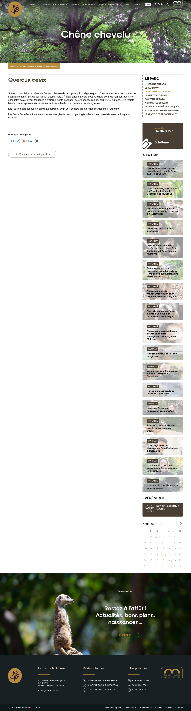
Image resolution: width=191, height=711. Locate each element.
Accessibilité (130, 707)
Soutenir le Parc (155, 99)
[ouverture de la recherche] (167, 4)
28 (168, 560)
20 (162, 554)
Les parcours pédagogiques (162, 107)
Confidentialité (145, 707)
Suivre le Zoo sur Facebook (102, 681)
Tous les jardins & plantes (34, 154)
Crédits (158, 707)
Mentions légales (113, 707)
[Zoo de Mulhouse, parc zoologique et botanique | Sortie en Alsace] (15, 690)
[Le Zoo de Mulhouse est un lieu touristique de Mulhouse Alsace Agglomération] (172, 679)
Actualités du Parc (156, 103)
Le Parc (22, 66)
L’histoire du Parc (155, 84)
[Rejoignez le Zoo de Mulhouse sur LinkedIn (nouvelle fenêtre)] (162, 4)
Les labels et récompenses (161, 114)
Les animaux (152, 88)
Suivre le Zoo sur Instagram (102, 685)
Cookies (168, 707)
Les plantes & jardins (157, 92)
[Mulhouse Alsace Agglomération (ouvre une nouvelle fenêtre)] (177, 5)
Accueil (13, 66)
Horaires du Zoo (141, 681)
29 (156, 536)
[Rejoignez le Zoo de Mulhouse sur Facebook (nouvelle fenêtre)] (155, 4)
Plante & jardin (35, 66)
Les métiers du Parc (156, 95)
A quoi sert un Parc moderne (162, 110)
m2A (32, 707)
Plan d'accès (139, 690)
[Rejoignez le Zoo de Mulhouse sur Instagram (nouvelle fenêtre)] (159, 4)
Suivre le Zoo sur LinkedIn (101, 690)
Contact (179, 707)
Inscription (125, 634)
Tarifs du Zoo (139, 685)
